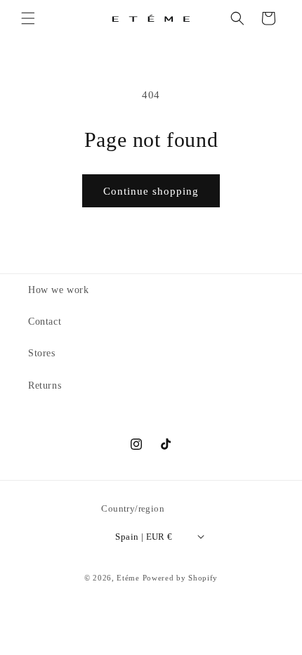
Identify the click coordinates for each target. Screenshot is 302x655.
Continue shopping (151, 191)
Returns (44, 385)
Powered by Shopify (180, 577)
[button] (28, 18)
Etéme (128, 577)
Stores (41, 353)
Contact (44, 321)
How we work (58, 290)
